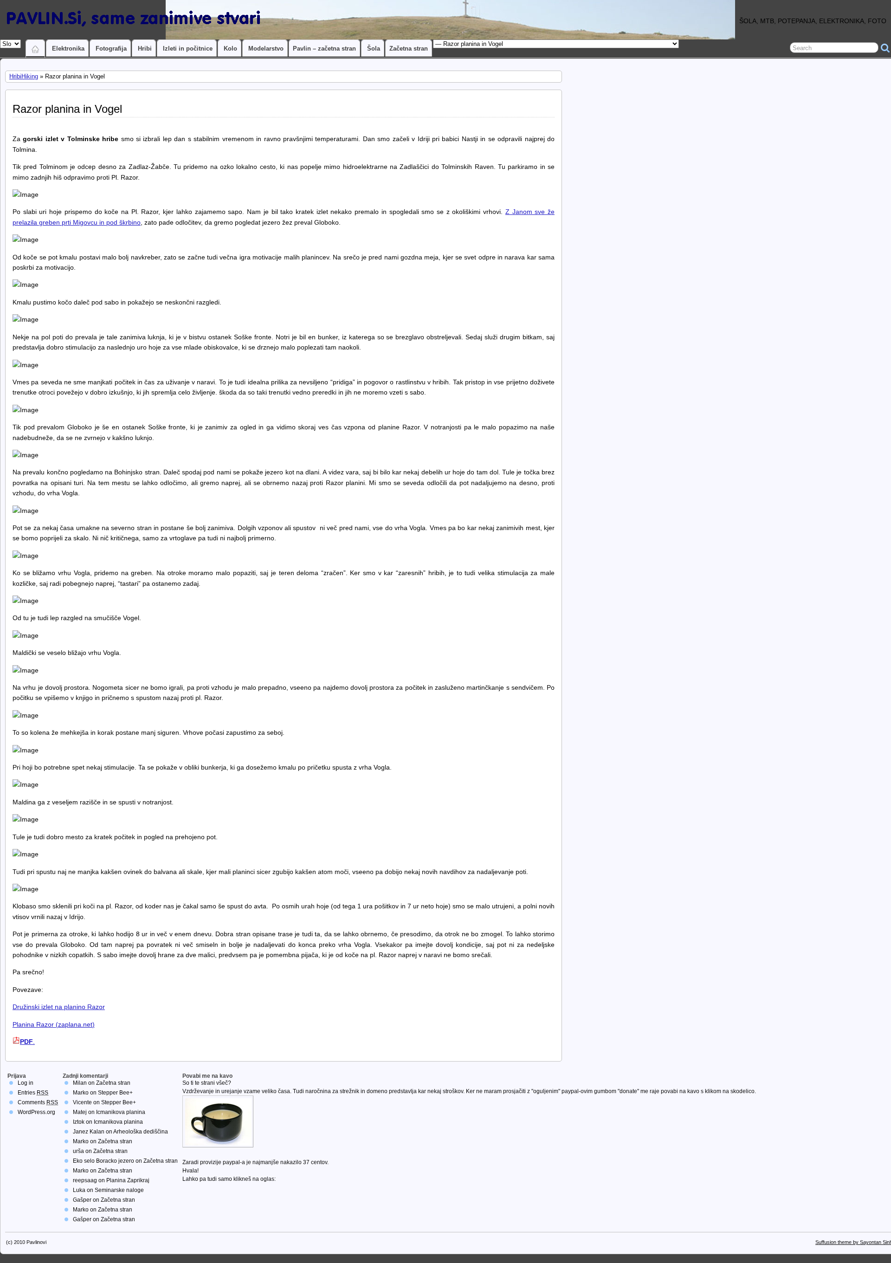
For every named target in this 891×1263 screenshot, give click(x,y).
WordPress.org (36, 1112)
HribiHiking (23, 76)
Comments (38, 1102)
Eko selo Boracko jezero (103, 1161)
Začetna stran (408, 48)
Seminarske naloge (119, 1190)
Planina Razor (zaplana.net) (54, 1024)
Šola (373, 48)
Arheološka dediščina (140, 1131)
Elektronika (68, 48)
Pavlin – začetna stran (324, 48)
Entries (33, 1092)
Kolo (230, 48)
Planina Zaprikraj (127, 1180)
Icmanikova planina (120, 1112)
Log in (25, 1083)
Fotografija (111, 48)
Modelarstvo (266, 48)
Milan (80, 1083)
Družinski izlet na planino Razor (59, 1006)
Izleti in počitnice (188, 48)
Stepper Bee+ (115, 1092)
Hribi (145, 48)
